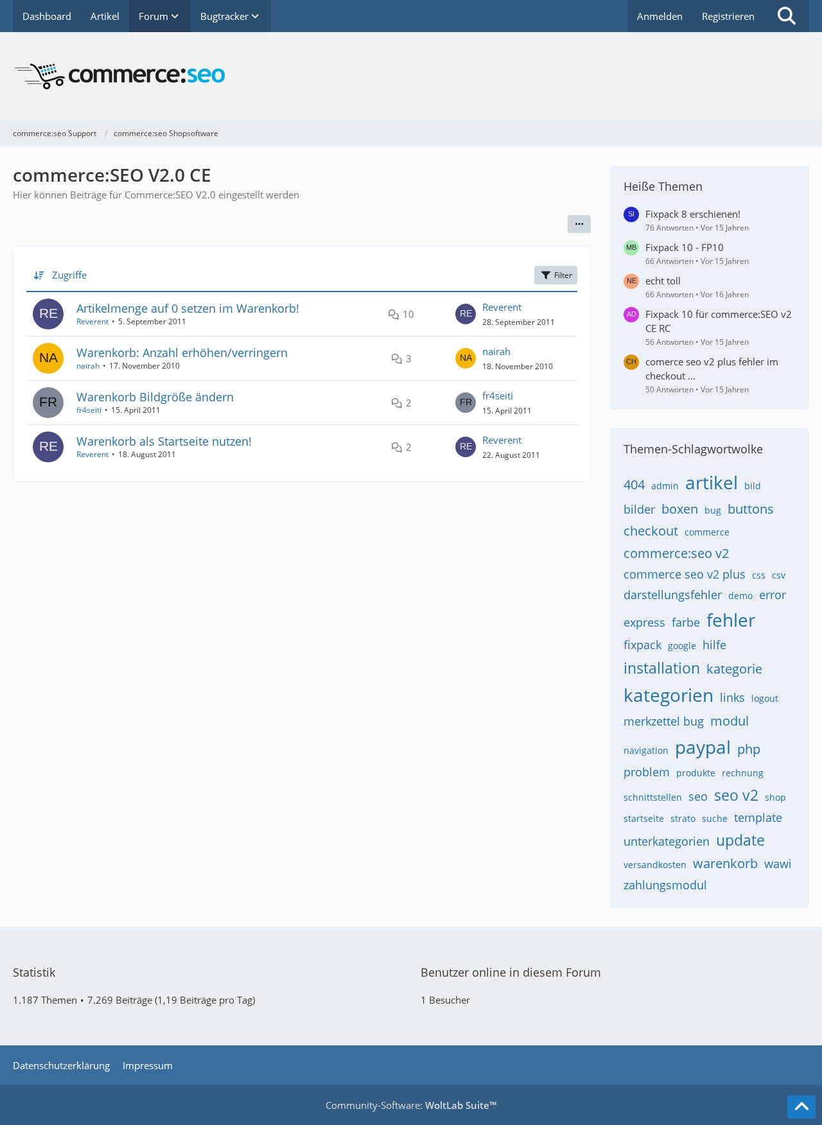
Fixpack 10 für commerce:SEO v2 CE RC (718, 321)
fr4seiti (88, 410)
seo (698, 796)
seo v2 (736, 795)
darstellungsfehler (673, 594)
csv (778, 575)
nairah (88, 365)
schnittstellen (653, 797)
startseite (644, 818)
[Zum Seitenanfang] (801, 1107)
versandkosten (655, 865)
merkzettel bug (664, 721)
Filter (563, 275)
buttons (751, 509)
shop (775, 797)
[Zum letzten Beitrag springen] (465, 314)
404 (634, 484)
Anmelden (660, 16)
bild (752, 486)
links (732, 697)
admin (665, 486)
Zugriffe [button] (69, 274)
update (740, 840)
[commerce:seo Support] (411, 76)
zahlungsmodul (665, 885)
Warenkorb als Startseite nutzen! (164, 441)
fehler (730, 619)
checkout (651, 530)
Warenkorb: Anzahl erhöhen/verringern (182, 352)
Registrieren (728, 16)
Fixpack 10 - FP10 (684, 247)
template (758, 817)
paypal (703, 747)
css (758, 575)
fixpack (642, 644)
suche (715, 818)
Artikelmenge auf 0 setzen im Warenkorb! (187, 308)
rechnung (743, 773)
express (644, 622)
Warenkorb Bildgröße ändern (155, 397)
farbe (686, 622)
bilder (639, 509)
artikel (711, 482)
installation (662, 668)
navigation (646, 750)
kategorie (734, 668)
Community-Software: (411, 1105)
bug (712, 510)
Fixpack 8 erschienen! (692, 213)
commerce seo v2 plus (685, 574)
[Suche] (786, 16)
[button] (579, 224)
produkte (695, 773)
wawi (778, 863)
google (682, 646)
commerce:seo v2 (676, 553)
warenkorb (725, 863)
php (748, 749)
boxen (679, 509)
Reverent (92, 321)
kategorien (668, 695)
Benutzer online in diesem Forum (511, 972)
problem (647, 772)
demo (740, 595)
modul (729, 720)
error (772, 594)
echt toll (663, 280)
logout (764, 698)
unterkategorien (667, 841)
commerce (707, 532)
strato (682, 818)
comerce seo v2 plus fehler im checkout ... (711, 368)
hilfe (714, 644)
